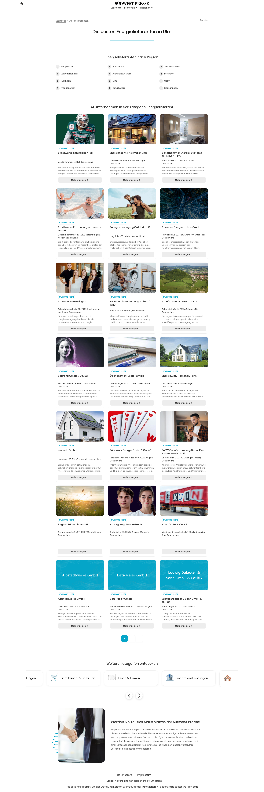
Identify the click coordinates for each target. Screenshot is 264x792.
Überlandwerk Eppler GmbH (127, 376)
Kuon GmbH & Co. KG (174, 524)
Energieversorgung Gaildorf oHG (130, 227)
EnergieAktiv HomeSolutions (179, 376)
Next (139, 695)
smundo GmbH (67, 450)
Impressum (144, 775)
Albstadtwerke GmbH (71, 598)
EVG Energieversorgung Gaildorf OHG (130, 303)
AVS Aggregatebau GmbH (126, 524)
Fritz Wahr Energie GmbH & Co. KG (130, 450)
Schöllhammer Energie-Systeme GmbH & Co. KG (182, 154)
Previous (129, 695)
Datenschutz (125, 775)
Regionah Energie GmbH (73, 524)
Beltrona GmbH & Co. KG (73, 376)
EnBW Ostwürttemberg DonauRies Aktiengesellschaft (183, 452)
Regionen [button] (145, 7)
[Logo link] (132, 3)
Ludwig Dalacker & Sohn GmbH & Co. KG (182, 600)
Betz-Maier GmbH (121, 598)
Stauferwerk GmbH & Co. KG (179, 301)
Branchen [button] (129, 7)
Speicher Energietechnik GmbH (181, 227)
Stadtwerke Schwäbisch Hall (75, 153)
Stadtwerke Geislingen (72, 301)
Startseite (116, 7)
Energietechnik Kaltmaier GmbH (129, 153)
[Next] (139, 638)
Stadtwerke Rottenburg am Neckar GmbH (79, 229)
